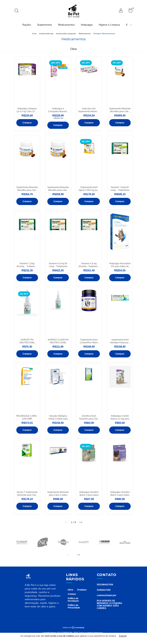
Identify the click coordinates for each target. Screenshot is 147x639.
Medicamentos (66, 24)
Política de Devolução (73, 599)
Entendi (123, 636)
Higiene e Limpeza (109, 24)
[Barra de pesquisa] (17, 11)
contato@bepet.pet (106, 595)
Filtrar (73, 48)
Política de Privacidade (74, 606)
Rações (26, 24)
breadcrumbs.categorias (66, 34)
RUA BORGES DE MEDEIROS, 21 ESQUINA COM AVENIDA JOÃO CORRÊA (109, 604)
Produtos (82, 590)
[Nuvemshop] (73, 627)
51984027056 (104, 590)
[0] (129, 11)
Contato (72, 594)
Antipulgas (87, 24)
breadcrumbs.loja (46, 34)
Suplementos (44, 24)
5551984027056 (105, 584)
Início (34, 34)
